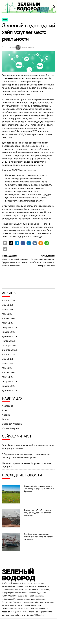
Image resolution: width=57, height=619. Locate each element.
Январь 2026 (8, 332)
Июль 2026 (8, 305)
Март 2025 (7, 377)
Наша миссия (28, 602)
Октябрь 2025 (9, 345)
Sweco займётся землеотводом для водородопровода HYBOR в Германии (39, 489)
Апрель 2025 (8, 372)
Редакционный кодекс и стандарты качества (21, 605)
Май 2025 (7, 368)
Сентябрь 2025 (9, 350)
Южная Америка (10, 428)
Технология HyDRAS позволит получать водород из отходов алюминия (37, 513)
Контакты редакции (44, 602)
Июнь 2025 (7, 363)
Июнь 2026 (8, 309)
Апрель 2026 (8, 318)
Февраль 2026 (9, 327)
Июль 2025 (7, 359)
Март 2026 (7, 323)
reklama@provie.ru (17, 615)
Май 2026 (7, 314)
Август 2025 (8, 354)
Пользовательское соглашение (15, 609)
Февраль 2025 (9, 381)
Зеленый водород (29, 6)
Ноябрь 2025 (9, 341)
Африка (6, 415)
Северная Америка (12, 424)
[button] (5, 243)
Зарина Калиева (28, 47)
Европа (6, 419)
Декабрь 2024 (9, 390)
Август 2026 (8, 300)
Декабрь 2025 (9, 336)
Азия (5, 20)
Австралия (7, 405)
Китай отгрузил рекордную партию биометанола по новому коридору (38, 537)
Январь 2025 (8, 386)
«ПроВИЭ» (31, 586)
